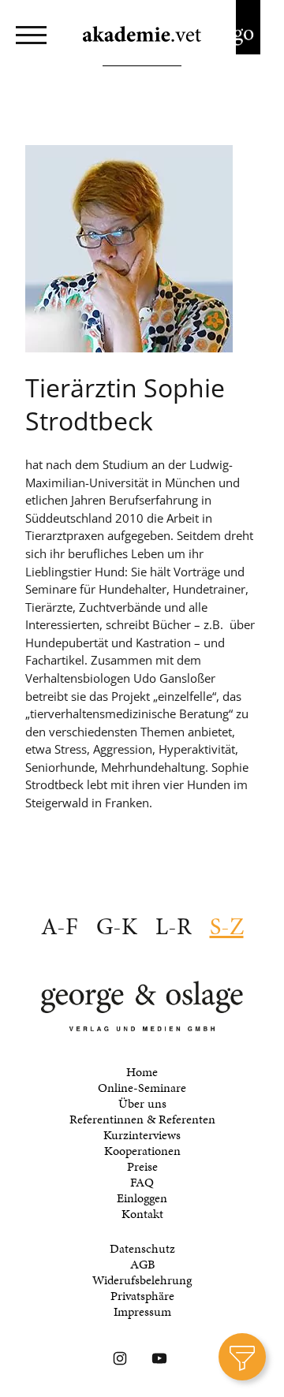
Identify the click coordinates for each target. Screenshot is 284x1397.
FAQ (142, 1182)
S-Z (227, 926)
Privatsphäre (142, 1296)
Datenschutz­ (142, 1249)
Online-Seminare (142, 1088)
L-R (173, 926)
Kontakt (142, 1214)
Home (142, 1072)
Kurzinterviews (142, 1135)
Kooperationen (142, 1151)
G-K (116, 926)
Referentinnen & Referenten (142, 1119)
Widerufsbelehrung (142, 1280)
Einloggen (142, 1198)
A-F (59, 926)
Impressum (142, 1312)
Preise (142, 1167)
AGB (142, 1264)
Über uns (142, 1104)
